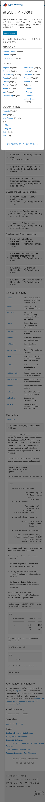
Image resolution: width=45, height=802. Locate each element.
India (5, 115)
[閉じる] (41, 5)
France (5, 85)
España (6, 78)
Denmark (6, 71)
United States (8, 58)
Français (29, 96)
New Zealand (8, 118)
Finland (6, 82)
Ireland (5, 89)
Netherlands (29, 68)
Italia (4, 92)
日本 (4, 132)
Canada (6, 55)
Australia (6, 111)
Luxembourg (8, 96)
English (29, 92)
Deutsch (29, 89)
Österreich (28, 75)
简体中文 (8, 125)
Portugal (27, 78)
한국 (4, 136)
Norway (27, 71)
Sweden (27, 82)
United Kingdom (30, 99)
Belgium (6, 68)
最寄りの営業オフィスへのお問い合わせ (22, 144)
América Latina (9, 51)
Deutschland (8, 75)
